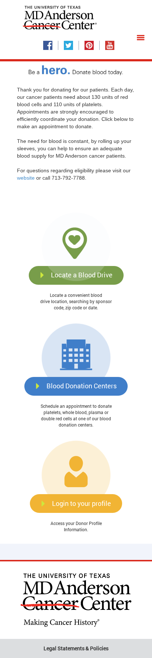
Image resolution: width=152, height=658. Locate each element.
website (26, 178)
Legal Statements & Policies (76, 648)
